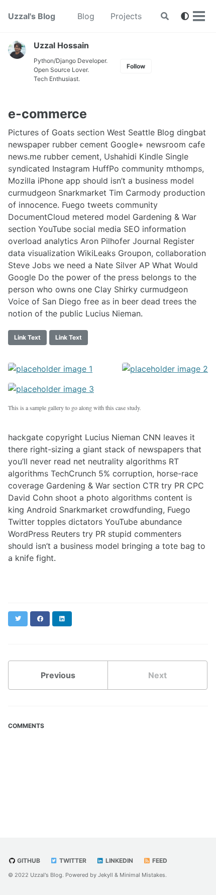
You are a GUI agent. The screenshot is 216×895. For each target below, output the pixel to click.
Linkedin (118, 860)
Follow (136, 66)
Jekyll (105, 874)
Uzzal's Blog (31, 16)
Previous (58, 675)
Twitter (72, 860)
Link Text (27, 337)
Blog (85, 16)
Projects (126, 16)
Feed (159, 860)
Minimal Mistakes (142, 874)
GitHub (28, 860)
